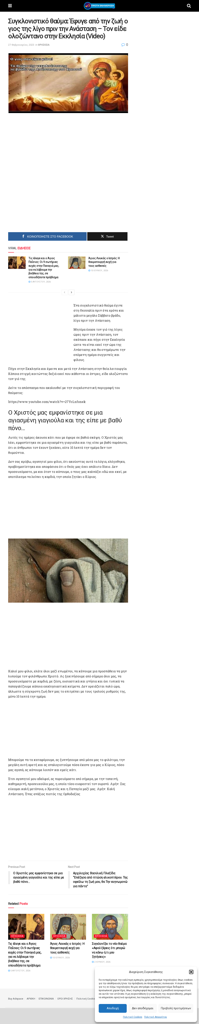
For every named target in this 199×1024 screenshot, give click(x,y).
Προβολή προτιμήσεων (176, 1008)
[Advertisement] (68, 146)
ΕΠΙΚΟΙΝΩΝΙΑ (46, 998)
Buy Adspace (15, 998)
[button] (191, 972)
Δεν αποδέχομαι (142, 1008)
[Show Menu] (10, 6)
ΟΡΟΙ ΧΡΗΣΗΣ (65, 998)
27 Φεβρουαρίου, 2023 (21, 44)
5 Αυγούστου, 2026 (40, 282)
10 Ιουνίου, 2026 (99, 270)
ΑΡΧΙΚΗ (31, 998)
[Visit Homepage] (99, 6)
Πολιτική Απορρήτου (155, 1017)
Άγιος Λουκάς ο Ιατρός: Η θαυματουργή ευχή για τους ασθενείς (104, 262)
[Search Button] (189, 6)
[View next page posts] (71, 292)
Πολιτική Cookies (132, 1017)
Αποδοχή (113, 1008)
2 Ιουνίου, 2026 (102, 962)
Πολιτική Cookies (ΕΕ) (89, 998)
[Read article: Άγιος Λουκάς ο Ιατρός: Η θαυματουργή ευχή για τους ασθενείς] (77, 262)
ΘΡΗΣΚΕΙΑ (44, 44)
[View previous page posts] (64, 292)
